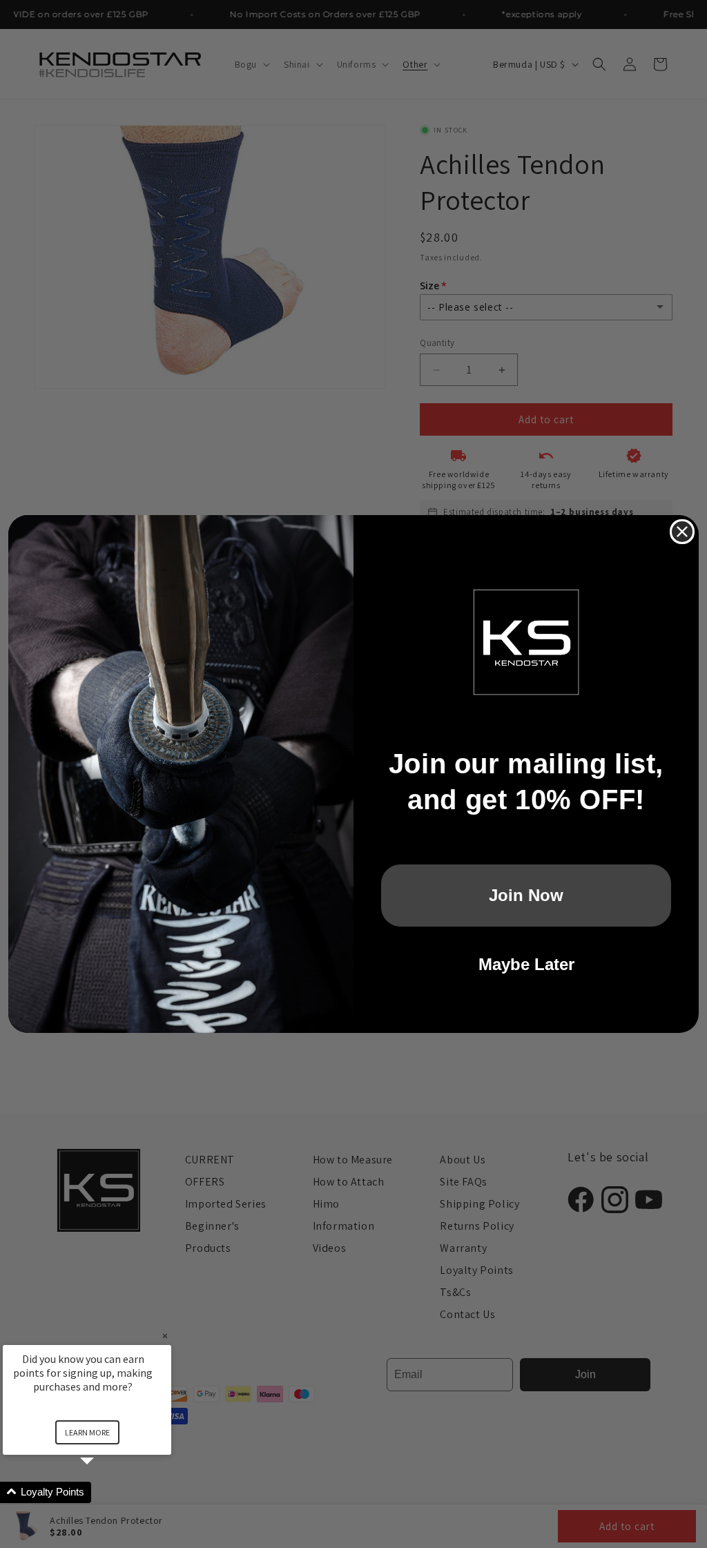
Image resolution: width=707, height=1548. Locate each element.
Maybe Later (526, 964)
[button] (103, 1492)
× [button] (165, 1335)
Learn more (87, 1432)
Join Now (526, 895)
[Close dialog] (682, 532)
